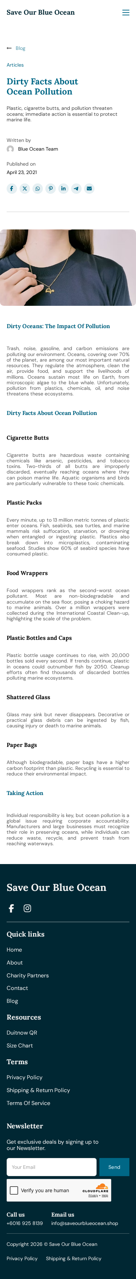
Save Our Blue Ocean (41, 12)
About (15, 963)
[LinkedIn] (63, 188)
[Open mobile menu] (125, 12)
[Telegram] (76, 188)
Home (14, 950)
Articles (15, 65)
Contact (17, 988)
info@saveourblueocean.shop (84, 1223)
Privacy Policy (22, 1258)
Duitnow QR (22, 1033)
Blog (12, 1001)
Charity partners (28, 976)
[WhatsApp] (37, 188)
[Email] (89, 188)
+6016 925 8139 (25, 1223)
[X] (25, 188)
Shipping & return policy (38, 1090)
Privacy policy (25, 1077)
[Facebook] (12, 188)
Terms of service (28, 1103)
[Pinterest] (50, 188)
